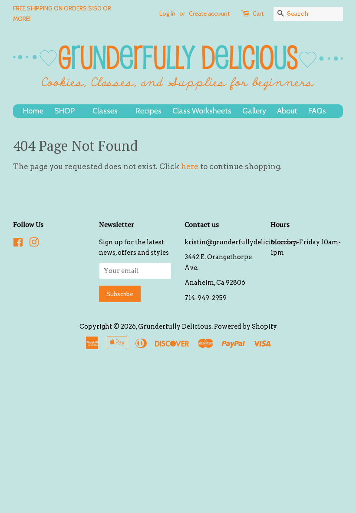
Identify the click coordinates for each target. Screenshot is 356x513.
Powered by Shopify (245, 326)
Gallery (254, 111)
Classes (105, 111)
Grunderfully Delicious (174, 326)
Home (33, 111)
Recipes (148, 111)
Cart (258, 13)
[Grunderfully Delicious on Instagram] (34, 244)
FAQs (318, 111)
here (189, 166)
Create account (209, 13)
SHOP (65, 111)
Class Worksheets (201, 111)
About (287, 111)
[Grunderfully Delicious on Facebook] (18, 244)
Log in (167, 13)
